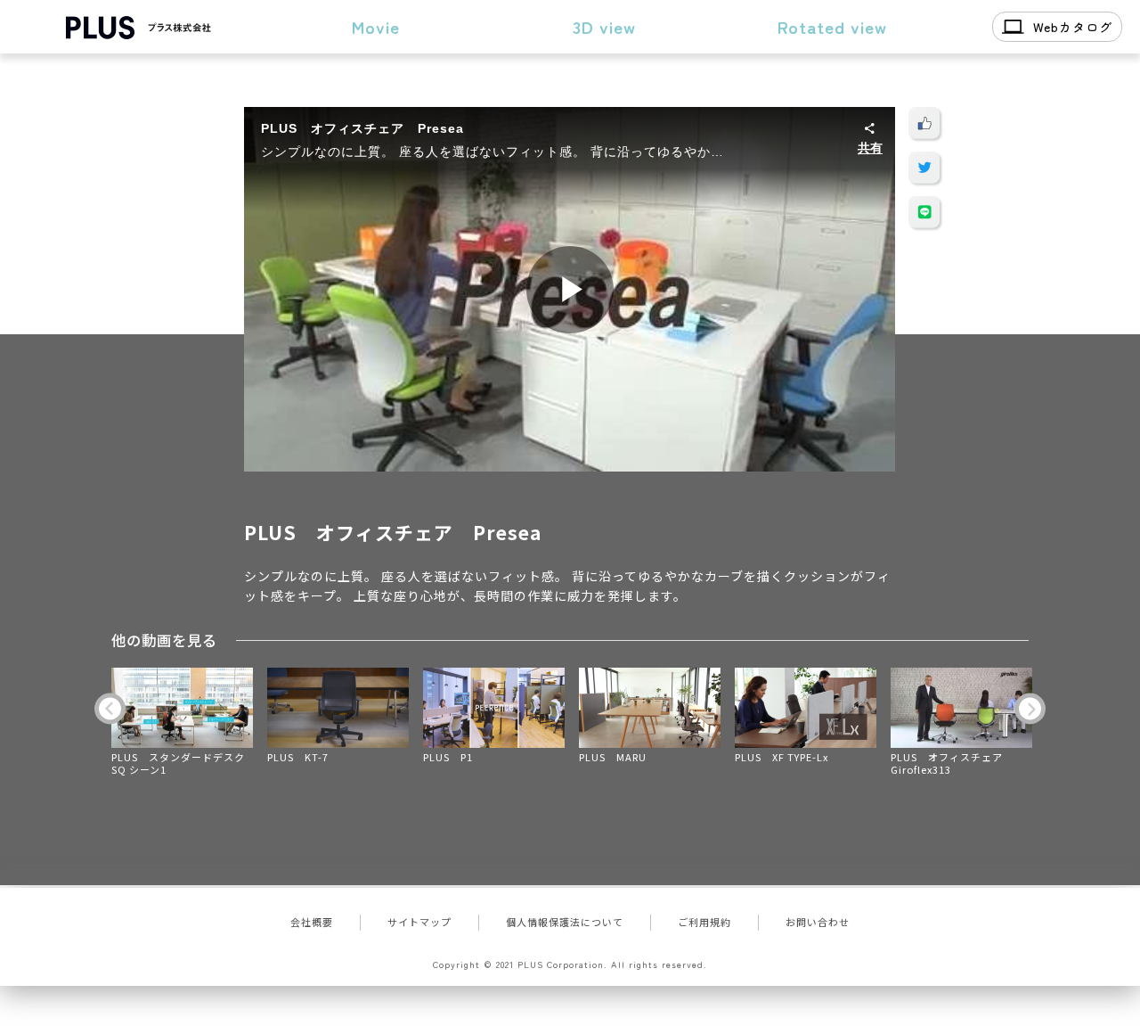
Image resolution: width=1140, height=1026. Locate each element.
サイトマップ (419, 922)
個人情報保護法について (564, 922)
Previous (110, 708)
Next (1030, 708)
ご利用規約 (704, 922)
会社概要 (311, 922)
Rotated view (832, 26)
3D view (604, 26)
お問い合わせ (818, 922)
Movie (376, 26)
